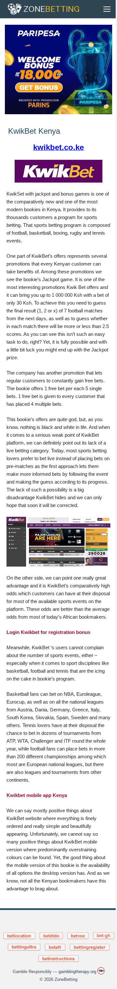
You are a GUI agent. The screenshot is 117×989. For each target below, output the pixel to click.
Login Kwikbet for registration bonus (48, 632)
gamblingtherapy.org (77, 971)
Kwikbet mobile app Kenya (36, 795)
